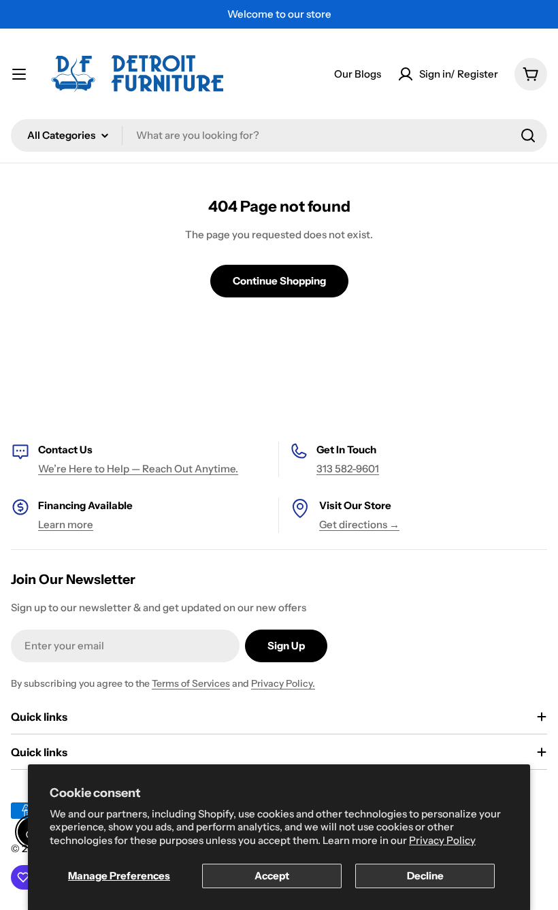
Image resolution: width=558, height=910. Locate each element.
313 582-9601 (347, 468)
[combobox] (279, 135)
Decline (425, 875)
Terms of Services (191, 683)
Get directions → (359, 524)
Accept (272, 875)
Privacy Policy (442, 840)
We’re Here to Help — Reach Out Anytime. (138, 468)
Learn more (65, 524)
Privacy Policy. (283, 683)
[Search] (528, 135)
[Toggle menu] (19, 74)
